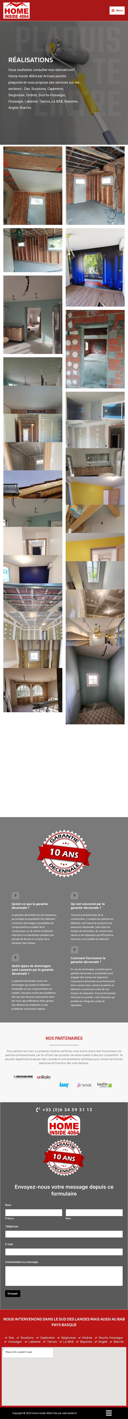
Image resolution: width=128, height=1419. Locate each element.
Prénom (9, 1218)
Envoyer (13, 1293)
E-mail (10, 1244)
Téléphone (12, 1226)
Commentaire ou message (21, 1262)
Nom (68, 1218)
